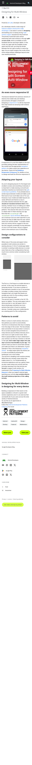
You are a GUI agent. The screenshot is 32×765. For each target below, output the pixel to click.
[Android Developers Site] (5, 460)
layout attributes (16, 215)
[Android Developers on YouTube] (4, 465)
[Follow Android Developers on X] (16, 465)
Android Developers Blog (17, 3)
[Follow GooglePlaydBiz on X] (12, 475)
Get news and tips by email (13, 505)
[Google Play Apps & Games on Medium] (8, 475)
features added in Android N (10, 28)
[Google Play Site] (4, 471)
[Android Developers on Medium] (12, 465)
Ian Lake (10, 23)
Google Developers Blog (8, 447)
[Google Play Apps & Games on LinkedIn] (4, 475)
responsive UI (13, 103)
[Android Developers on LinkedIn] (8, 465)
